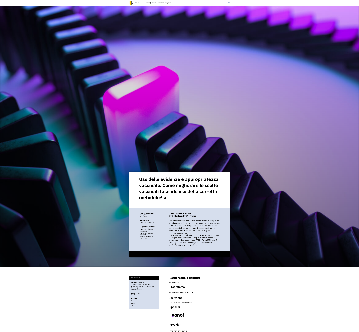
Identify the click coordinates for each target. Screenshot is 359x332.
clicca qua (190, 292)
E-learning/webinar (150, 3)
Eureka (137, 3)
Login (228, 3)
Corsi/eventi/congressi (164, 3)
